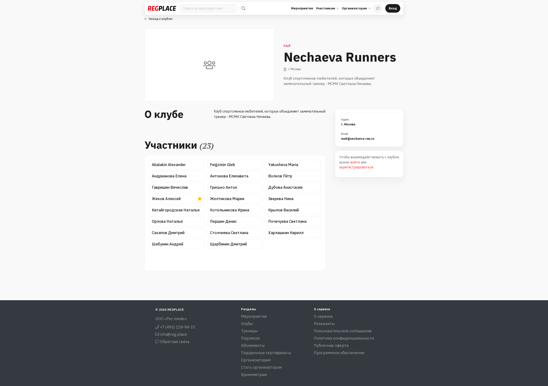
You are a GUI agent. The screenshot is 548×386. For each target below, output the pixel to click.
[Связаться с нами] (378, 8)
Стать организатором (261, 367)
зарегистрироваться (356, 167)
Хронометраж (254, 374)
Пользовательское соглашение (343, 330)
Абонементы (253, 345)
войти (355, 162)
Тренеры (249, 330)
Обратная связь (174, 341)
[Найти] (243, 8)
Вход (393, 8)
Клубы (247, 323)
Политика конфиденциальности (344, 338)
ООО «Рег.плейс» (171, 318)
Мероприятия (302, 8)
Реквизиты (324, 323)
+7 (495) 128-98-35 (177, 327)
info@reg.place (173, 334)
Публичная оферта (331, 345)
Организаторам (256, 360)
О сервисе (323, 316)
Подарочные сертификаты (266, 352)
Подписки (250, 338)
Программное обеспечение (339, 352)
